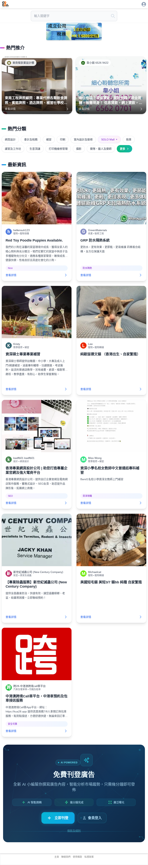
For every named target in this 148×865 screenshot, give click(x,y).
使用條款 (77, 857)
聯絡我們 (66, 857)
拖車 (128, 139)
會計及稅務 (31, 139)
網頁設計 (10, 139)
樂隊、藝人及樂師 (101, 148)
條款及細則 (74, 830)
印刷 (62, 139)
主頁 (56, 857)
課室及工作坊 (13, 148)
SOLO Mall (109, 139)
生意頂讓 (34, 148)
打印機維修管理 (58, 148)
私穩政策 (89, 857)
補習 (48, 139)
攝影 (79, 148)
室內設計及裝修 (83, 139)
